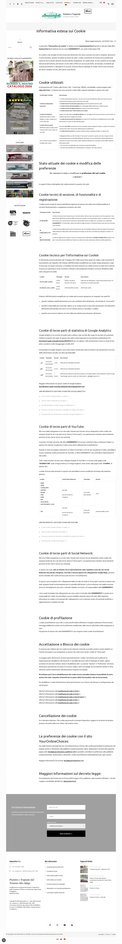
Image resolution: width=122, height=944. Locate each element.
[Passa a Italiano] (57, 939)
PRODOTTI (39, 2)
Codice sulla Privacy (44, 90)
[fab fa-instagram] (14, 4)
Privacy (108, 934)
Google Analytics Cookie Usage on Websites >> (58, 405)
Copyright (101, 934)
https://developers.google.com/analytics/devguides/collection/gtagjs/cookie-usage (62, 386)
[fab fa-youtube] (18, 4)
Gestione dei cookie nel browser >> (54, 541)
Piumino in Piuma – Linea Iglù (97, 897)
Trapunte (95, 866)
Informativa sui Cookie (54, 880)
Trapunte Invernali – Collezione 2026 (100, 869)
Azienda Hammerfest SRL (55, 867)
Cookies (113, 934)
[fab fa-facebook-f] (10, 4)
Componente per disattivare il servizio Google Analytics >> (62, 414)
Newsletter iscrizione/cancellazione (59, 888)
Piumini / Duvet (96, 875)
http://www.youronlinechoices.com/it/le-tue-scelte (62, 752)
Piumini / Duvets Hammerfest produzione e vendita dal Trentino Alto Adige (100, 880)
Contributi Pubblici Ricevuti (56, 892)
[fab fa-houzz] (22, 4)
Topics (91, 866)
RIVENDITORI (77, 2)
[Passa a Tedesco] (66, 5)
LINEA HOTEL (50, 2)
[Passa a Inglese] (104, 3)
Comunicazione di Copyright (56, 884)
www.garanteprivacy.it (70, 781)
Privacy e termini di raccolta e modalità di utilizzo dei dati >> (63, 410)
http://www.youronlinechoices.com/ (74, 761)
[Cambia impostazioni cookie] (4, 940)
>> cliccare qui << (77, 177)
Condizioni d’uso (52, 871)
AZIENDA (66, 2)
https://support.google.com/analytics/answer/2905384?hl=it (56, 341)
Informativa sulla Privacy (55, 875)
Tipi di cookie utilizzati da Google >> (54, 401)
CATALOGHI (59, 2)
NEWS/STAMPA (29, 2)
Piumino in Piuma (94, 888)
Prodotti (99, 866)
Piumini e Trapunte (71, 14)
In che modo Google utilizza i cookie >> (55, 396)
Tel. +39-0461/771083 (18, 866)
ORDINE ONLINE (87, 2)
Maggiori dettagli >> (19, 128)
